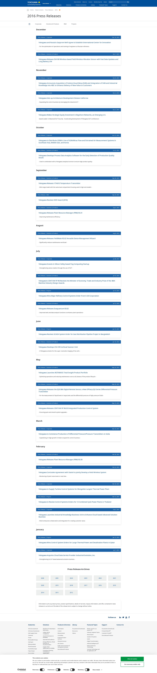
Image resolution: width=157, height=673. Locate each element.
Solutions (68, 5)
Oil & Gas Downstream (33, 631)
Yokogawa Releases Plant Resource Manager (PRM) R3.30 (60, 459)
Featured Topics (103, 5)
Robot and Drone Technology (91, 646)
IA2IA (88, 639)
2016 (56, 10)
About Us (85, 2)
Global (105, 2)
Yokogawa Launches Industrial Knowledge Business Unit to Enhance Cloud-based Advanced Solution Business (78, 516)
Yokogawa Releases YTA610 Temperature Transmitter (59, 183)
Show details (96, 669)
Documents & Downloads (78, 628)
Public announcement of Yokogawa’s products (64, 646)
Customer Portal (106, 633)
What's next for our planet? (92, 629)
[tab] (29, 24)
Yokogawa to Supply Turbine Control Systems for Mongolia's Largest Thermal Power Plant (74, 489)
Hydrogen (30, 642)
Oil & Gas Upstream (33, 628)
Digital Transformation (92, 641)
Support (114, 5)
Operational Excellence (48, 639)
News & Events (77, 2)
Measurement (61, 633)
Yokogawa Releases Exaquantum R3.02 (54, 308)
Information (61, 628)
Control (59, 631)
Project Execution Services (62, 638)
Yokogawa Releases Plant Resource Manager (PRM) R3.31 (60, 213)
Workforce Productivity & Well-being (49, 629)
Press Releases (49, 10)
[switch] (58, 669)
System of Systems (92, 637)
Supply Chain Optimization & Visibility (48, 647)
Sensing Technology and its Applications (93, 650)
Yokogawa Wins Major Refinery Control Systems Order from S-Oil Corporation (69, 296)
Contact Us (124, 5)
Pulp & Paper (31, 651)
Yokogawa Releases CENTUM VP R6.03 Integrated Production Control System (68, 408)
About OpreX (90, 634)
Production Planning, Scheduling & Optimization (48, 652)
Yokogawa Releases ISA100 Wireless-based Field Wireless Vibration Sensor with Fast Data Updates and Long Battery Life (78, 60)
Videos (74, 633)
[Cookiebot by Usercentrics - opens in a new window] (22, 670)
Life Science (61, 643)
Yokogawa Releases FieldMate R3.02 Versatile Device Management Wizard (67, 238)
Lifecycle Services (62, 641)
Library (93, 5)
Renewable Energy (33, 640)
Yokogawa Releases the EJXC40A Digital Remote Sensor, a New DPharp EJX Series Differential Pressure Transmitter (78, 390)
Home (32, 10)
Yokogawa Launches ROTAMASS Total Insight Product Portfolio (63, 372)
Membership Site (98, 2)
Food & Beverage (32, 648)
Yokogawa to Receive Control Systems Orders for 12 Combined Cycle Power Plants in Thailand (75, 502)
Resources (75, 631)
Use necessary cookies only (132, 664)
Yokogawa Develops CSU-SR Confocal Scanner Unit (58, 347)
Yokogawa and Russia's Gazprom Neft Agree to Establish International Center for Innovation (75, 42)
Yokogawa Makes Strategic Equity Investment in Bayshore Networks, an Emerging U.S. (72, 115)
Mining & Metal (32, 644)
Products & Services (81, 5)
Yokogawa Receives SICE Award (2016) (53, 200)
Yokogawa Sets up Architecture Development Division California (63, 98)
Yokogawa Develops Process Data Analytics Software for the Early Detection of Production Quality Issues (76, 156)
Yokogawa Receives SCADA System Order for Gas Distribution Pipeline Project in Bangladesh (74, 334)
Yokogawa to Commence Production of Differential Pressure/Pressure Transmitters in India (74, 434)
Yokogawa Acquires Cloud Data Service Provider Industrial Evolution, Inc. (67, 555)
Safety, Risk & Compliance (46, 633)
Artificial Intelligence (92, 643)
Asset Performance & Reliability (48, 636)
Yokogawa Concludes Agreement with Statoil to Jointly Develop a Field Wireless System (72, 472)
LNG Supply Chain (32, 633)
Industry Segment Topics (93, 632)
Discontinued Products (63, 649)
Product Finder (105, 631)
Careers (90, 2)
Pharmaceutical (32, 646)
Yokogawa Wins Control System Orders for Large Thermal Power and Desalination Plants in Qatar (77, 542)
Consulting (60, 635)
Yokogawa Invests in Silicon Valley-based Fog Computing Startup (64, 264)
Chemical (30, 635)
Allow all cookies (132, 659)
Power (29, 637)
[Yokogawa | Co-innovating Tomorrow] (34, 3)
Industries (58, 5)
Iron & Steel (31, 653)
